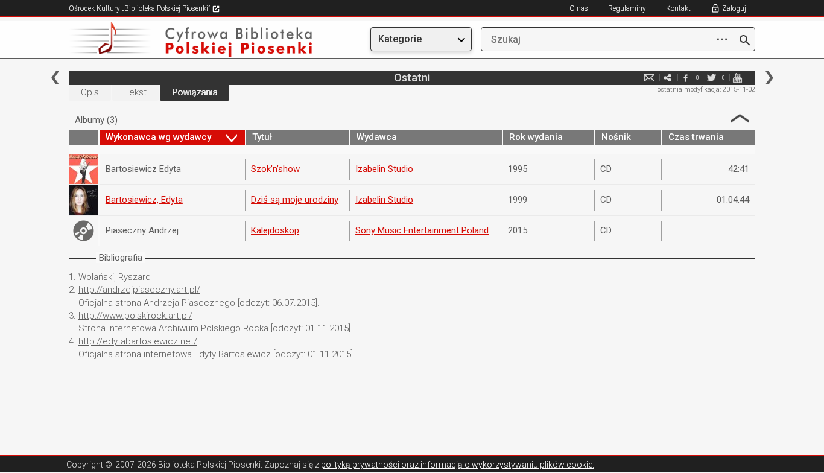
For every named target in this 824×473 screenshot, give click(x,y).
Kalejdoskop (275, 230)
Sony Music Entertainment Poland (422, 230)
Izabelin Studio (384, 168)
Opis (90, 92)
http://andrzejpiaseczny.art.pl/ (139, 289)
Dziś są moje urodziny (294, 199)
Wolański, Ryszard (114, 276)
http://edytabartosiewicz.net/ (137, 341)
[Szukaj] (743, 41)
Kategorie (400, 39)
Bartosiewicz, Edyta (144, 199)
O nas (578, 8)
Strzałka (740, 118)
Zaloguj (734, 8)
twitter (711, 77)
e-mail (649, 77)
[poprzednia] (55, 77)
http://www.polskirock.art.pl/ (135, 315)
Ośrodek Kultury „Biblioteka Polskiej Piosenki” (140, 8)
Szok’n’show (275, 168)
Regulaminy (627, 8)
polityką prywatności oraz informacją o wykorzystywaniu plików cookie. (457, 464)
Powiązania (194, 92)
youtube (737, 77)
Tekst (135, 92)
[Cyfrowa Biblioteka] (172, 39)
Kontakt (678, 8)
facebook (685, 77)
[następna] (769, 77)
